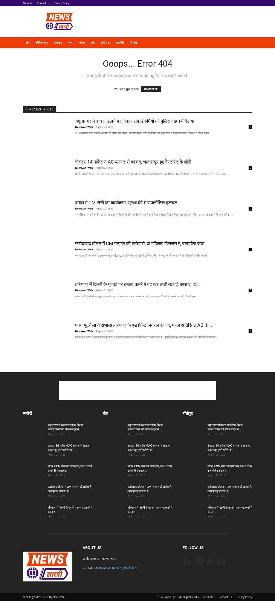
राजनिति (120, 42)
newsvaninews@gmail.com (118, 568)
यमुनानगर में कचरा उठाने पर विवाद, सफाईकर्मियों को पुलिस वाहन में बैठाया (134, 121)
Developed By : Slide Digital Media (178, 597)
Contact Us (43, 3)
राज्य (70, 42)
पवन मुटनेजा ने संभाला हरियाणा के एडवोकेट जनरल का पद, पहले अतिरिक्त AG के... (143, 325)
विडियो (134, 42)
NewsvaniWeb (84, 126)
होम (27, 42)
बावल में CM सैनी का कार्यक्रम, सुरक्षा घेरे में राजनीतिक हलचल (126, 202)
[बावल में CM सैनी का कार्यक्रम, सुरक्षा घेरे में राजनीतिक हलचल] (46, 216)
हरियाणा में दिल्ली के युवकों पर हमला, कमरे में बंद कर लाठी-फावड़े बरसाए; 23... (138, 284)
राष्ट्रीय (58, 42)
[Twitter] (230, 42)
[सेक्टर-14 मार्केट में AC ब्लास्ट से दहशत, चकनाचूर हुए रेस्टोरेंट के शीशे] (46, 175)
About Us (28, 3)
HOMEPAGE (151, 89)
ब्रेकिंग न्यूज (41, 42)
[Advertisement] (174, 21)
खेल (93, 42)
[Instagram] (223, 42)
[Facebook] (215, 42)
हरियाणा (105, 42)
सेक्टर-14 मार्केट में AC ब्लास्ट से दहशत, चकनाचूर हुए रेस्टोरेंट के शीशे (133, 162)
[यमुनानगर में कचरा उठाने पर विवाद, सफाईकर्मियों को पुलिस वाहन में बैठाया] (46, 134)
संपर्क (82, 42)
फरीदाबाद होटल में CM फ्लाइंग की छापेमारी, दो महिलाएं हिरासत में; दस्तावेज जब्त (139, 243)
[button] (247, 43)
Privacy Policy (61, 3)
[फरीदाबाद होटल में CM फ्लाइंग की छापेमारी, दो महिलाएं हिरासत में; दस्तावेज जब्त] (46, 257)
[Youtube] (237, 42)
